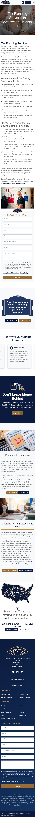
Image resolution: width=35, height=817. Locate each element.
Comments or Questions (10, 253)
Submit (17, 277)
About (3, 706)
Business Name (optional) (10, 241)
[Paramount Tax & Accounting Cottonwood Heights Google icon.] (22, 672)
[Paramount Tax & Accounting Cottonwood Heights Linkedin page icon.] (17, 672)
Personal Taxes (5, 695)
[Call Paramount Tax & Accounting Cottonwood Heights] (23, 2)
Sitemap (28, 813)
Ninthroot (13, 815)
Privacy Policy (20, 813)
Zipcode (6, 247)
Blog (2, 715)
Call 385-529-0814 (17, 679)
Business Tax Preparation (25, 570)
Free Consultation (12, 493)
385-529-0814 (10, 320)
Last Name (6, 224)
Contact (28, 2)
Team (20, 706)
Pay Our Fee (22, 715)
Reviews (21, 712)
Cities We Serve (6, 712)
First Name (6, 218)
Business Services (24, 698)
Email (5, 230)
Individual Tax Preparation (10, 570)
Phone (5, 236)
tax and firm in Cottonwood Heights (17, 563)
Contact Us (24, 320)
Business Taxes (23, 695)
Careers (21, 709)
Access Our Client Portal (8, 718)
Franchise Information (11, 629)
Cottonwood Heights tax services (14, 183)
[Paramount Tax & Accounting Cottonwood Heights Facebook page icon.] (13, 672)
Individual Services (6, 698)
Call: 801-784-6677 (24, 629)
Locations (4, 709)
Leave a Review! (17, 685)
